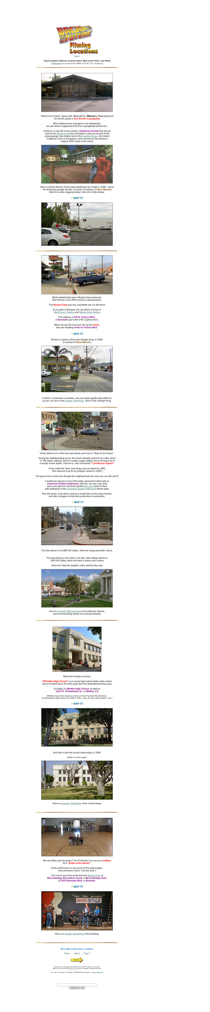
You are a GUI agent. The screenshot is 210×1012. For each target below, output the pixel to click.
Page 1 (67, 953)
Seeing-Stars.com (97, 972)
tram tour (88, 486)
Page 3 (87, 953)
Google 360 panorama (70, 611)
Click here (56, 63)
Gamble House (90, 136)
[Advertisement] (62, 7)
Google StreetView (74, 401)
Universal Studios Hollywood (81, 489)
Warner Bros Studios (89, 312)
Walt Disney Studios (64, 312)
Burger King (63, 133)
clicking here (72, 968)
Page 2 (77, 953)
